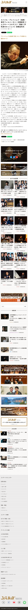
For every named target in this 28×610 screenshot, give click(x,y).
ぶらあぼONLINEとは (6, 557)
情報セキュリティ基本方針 (7, 585)
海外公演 (3, 499)
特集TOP (3, 507)
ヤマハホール (4, 510)
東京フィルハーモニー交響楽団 (8, 141)
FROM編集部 (4, 501)
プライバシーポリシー (6, 567)
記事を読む (3, 481)
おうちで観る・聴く (6, 518)
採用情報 (3, 583)
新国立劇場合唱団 (21, 139)
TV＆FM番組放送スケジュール (8, 526)
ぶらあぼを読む (5, 534)
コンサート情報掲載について (7, 560)
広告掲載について (5, 562)
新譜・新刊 (4, 496)
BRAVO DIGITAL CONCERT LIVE (9, 574)
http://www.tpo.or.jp (6, 133)
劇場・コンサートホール (7, 551)
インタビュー (4, 494)
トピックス (4, 489)
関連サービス (4, 572)
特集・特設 (3, 505)
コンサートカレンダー (6, 477)
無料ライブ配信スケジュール (7, 521)
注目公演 (3, 491)
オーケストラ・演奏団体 (7, 553)
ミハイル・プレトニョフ (7, 139)
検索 (25, 306)
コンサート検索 (5, 514)
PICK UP (10, 28)
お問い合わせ (4, 588)
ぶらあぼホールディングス (7, 580)
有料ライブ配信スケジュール (7, 523)
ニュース (3, 484)
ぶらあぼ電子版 (5, 536)
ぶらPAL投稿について (6, 544)
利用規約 (3, 565)
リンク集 (3, 548)
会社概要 (3, 578)
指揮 (14, 139)
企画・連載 (4, 486)
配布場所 (3, 539)
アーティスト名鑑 (5, 530)
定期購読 (3, 541)
